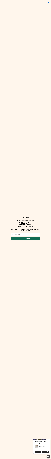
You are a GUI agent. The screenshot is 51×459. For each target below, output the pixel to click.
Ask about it (45, 451)
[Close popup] (49, 440)
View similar (38, 451)
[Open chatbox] (48, 456)
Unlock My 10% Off (25, 238)
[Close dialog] (49, 2)
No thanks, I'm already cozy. (25, 242)
